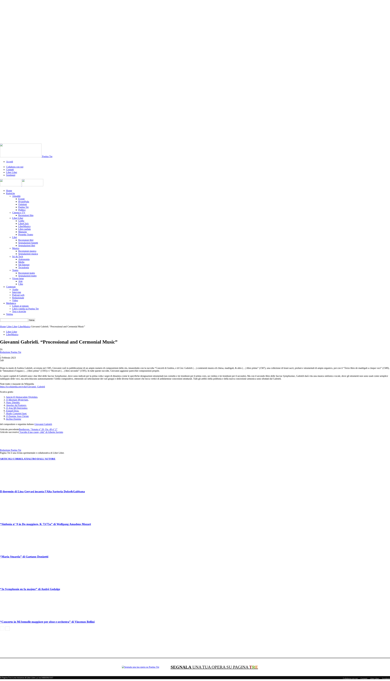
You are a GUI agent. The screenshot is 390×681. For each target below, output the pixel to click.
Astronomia (24, 259)
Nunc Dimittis (13, 402)
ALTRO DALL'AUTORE (41, 459)
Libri (14, 237)
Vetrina (9, 314)
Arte (20, 281)
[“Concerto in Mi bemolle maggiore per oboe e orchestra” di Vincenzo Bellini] (16, 615)
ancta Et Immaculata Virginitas (22, 397)
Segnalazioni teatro (27, 275)
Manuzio (22, 232)
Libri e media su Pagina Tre (25, 308)
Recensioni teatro (26, 273)
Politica (21, 210)
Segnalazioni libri (26, 245)
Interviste (16, 292)
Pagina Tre (23, 207)
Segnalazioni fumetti (28, 242)
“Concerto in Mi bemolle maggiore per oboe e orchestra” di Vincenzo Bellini (47, 621)
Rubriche (10, 193)
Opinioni (22, 204)
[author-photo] (7, 447)
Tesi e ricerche (19, 311)
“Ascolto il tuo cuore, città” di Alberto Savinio (41, 432)
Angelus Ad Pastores (16, 405)
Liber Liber (11, 172)
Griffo (21, 221)
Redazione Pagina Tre (10, 352)
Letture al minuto (20, 306)
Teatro (15, 270)
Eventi (21, 199)
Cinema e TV (18, 212)
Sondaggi (10, 175)
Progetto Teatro (25, 234)
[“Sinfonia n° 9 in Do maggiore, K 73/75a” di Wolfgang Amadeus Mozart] (16, 518)
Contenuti (11, 286)
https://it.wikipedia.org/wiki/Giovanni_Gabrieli (22, 386)
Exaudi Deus (12, 410)
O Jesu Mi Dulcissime (16, 408)
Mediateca (11, 303)
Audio (15, 289)
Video (15, 300)
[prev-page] (2, 629)
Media (21, 262)
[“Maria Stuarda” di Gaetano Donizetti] (16, 550)
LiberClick (23, 223)
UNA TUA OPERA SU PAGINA (214, 667)
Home (9, 190)
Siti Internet (23, 264)
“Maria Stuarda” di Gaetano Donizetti (24, 556)
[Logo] (11, 185)
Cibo (20, 284)
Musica (15, 248)
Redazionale (18, 297)
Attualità (16, 196)
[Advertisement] (195, 643)
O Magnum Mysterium (17, 399)
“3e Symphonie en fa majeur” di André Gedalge (30, 589)
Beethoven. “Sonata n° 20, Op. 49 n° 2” (38, 429)
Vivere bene (18, 278)
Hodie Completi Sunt (16, 413)
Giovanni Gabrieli (43, 424)
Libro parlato (24, 229)
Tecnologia (23, 267)
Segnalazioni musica (28, 253)
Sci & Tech (17, 256)
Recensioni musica (27, 251)
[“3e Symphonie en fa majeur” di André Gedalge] (16, 583)
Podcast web (18, 295)
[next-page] (7, 629)
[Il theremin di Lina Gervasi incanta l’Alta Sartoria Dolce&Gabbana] (16, 485)
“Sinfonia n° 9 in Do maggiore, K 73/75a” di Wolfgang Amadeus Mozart (45, 524)
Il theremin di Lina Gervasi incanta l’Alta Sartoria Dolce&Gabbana (42, 491)
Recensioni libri (25, 240)
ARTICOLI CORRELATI (14, 459)
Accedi (9, 161)
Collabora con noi (14, 167)
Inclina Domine (13, 419)
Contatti (10, 169)
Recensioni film (25, 215)
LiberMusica (24, 226)
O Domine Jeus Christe (17, 416)
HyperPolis (23, 201)
